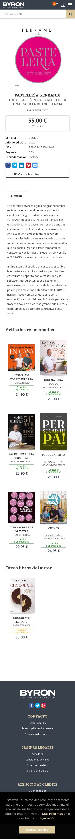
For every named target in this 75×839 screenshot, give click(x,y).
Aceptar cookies (37, 830)
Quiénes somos (37, 790)
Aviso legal (38, 754)
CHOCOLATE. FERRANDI (21, 619)
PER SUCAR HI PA (53, 454)
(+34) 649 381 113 (37, 722)
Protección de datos (38, 765)
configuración (45, 818)
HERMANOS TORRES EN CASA (21, 377)
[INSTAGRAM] (43, 705)
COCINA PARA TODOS (53, 381)
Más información (54, 813)
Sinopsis (16, 195)
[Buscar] (70, 14)
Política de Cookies (37, 771)
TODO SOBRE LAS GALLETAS (21, 529)
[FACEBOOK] (31, 705)
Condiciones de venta (37, 759)
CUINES (53, 528)
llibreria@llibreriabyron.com (37, 728)
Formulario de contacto (37, 734)
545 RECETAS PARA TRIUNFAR (21, 456)
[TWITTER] (37, 705)
